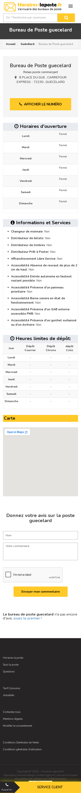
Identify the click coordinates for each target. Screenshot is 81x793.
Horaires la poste (13, 658)
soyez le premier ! (27, 618)
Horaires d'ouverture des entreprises (46, 777)
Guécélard (27, 44)
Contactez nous (12, 712)
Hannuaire (9, 775)
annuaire (62, 775)
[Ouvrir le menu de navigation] (70, 6)
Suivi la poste (10, 665)
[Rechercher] (66, 17)
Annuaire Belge (26, 775)
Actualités (8, 695)
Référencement (57, 779)
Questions (9, 671)
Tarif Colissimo (11, 688)
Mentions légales (13, 719)
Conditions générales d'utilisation (22, 749)
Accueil (11, 44)
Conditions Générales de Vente (21, 742)
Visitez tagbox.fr (45, 775)
